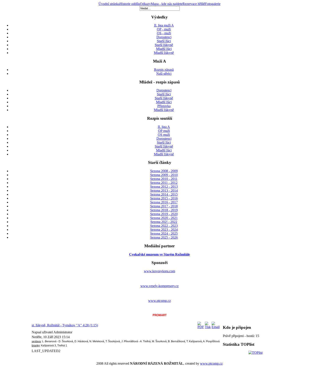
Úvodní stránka (109, 4)
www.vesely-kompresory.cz (159, 286)
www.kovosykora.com (159, 271)
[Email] (216, 327)
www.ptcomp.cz (159, 301)
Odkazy (145, 4)
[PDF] (200, 327)
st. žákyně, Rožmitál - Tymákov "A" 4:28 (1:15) (65, 325)
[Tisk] (208, 327)
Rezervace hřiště (194, 4)
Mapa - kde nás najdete (167, 4)
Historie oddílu (130, 4)
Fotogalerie (212, 4)
